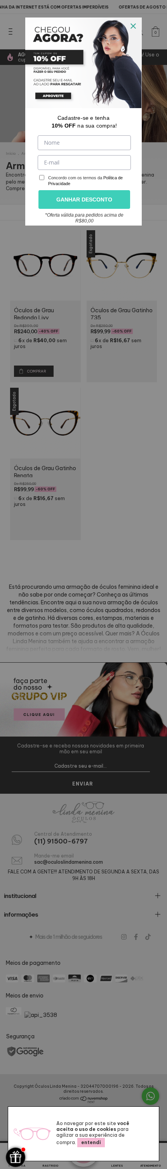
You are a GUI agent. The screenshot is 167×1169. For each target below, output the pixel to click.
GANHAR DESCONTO (84, 199)
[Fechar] (133, 26)
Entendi (91, 1142)
